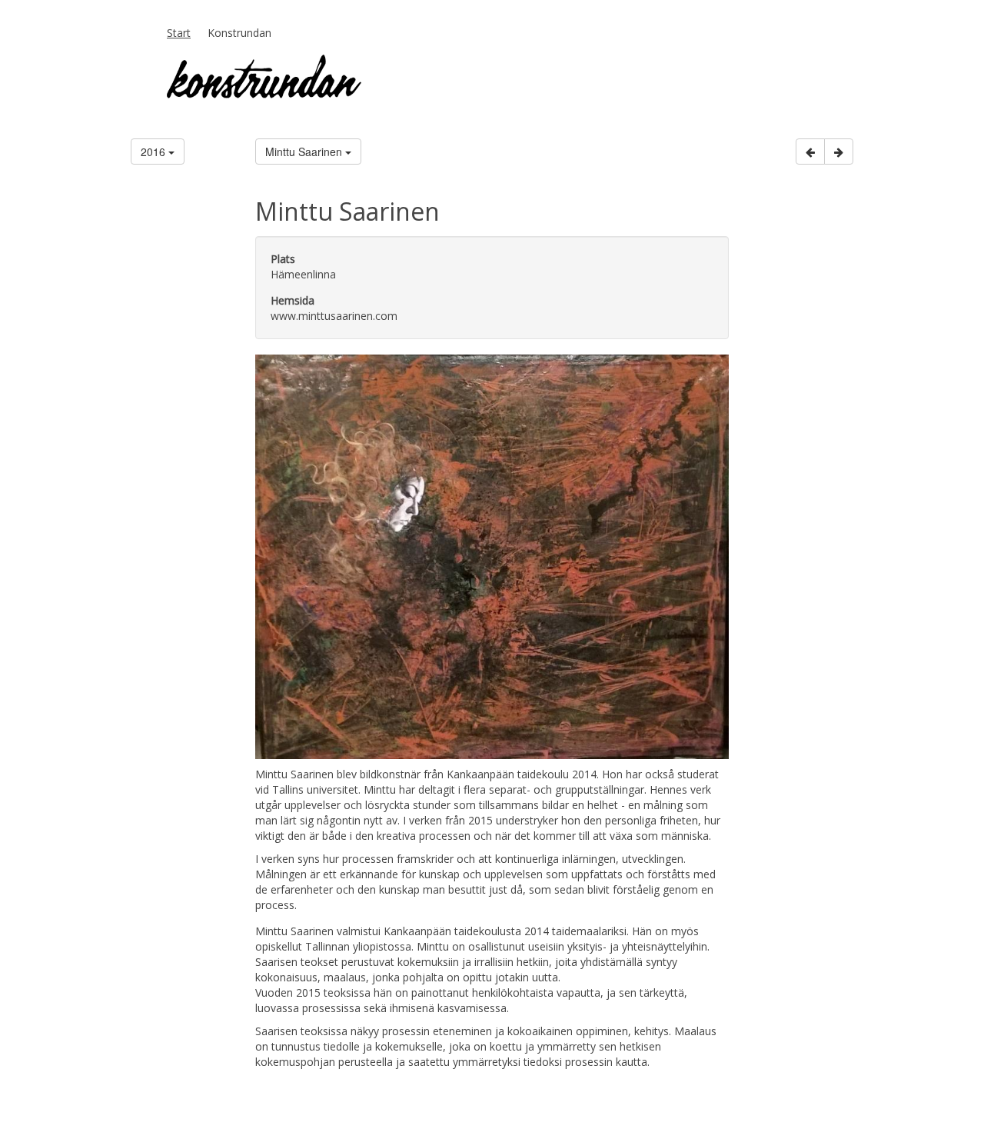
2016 (154, 151)
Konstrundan (239, 32)
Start (179, 32)
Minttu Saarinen (305, 151)
